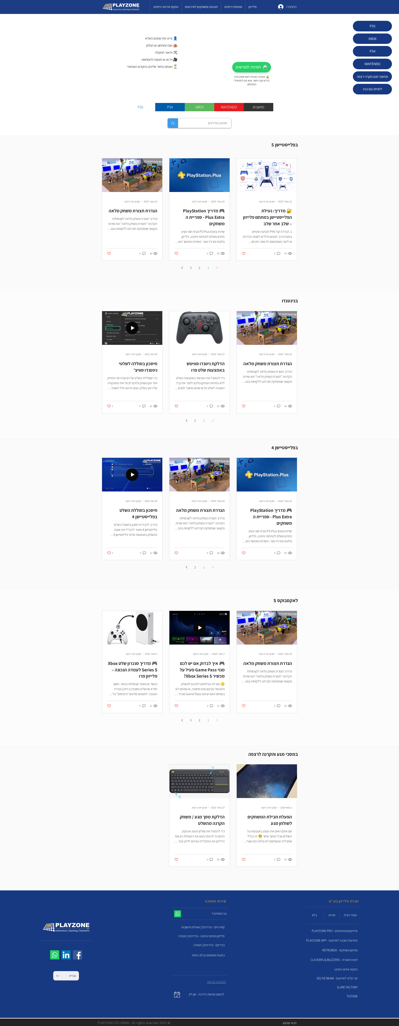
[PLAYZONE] (77, 954)
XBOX (372, 38)
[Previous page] (217, 267)
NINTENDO (372, 64)
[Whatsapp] (54, 954)
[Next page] (182, 267)
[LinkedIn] (66, 954)
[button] (208, 913)
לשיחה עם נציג (372, 89)
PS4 (372, 51)
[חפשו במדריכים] (173, 123)
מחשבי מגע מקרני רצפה (372, 76)
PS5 (372, 26)
